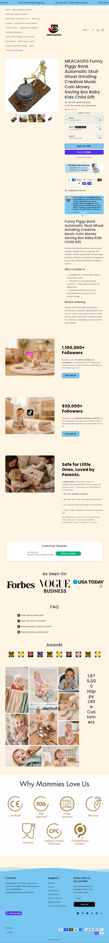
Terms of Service (55, 898)
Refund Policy (53, 894)
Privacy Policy (53, 891)
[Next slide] (101, 586)
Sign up (84, 904)
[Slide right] (57, 118)
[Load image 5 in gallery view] (50, 118)
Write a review (68, 553)
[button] (93, 30)
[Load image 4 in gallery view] (41, 118)
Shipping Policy (54, 902)
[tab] (82, 216)
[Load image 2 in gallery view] (23, 118)
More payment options (84, 157)
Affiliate (51, 883)
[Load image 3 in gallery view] (32, 118)
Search (51, 887)
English (10, 932)
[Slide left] (7, 118)
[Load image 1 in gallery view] (14, 118)
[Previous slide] (8, 586)
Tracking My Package (57, 906)
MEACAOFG (57, 940)
